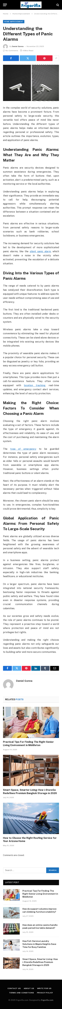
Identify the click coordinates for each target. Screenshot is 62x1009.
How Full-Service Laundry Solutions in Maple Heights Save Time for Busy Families (39, 944)
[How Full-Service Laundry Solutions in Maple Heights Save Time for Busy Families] (11, 945)
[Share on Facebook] (11, 58)
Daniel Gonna (17, 46)
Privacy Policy (45, 993)
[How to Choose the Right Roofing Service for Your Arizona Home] (31, 818)
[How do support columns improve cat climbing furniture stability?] (11, 912)
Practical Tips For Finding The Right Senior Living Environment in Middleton (40, 894)
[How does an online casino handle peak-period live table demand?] (11, 929)
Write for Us (44, 988)
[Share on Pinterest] (45, 58)
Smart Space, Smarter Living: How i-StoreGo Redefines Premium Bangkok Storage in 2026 (40, 962)
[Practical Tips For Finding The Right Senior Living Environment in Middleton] (31, 722)
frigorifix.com (47, 1000)
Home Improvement (13, 22)
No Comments (12, 51)
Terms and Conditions (21, 993)
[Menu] (5, 4)
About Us (29, 988)
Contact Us (14, 988)
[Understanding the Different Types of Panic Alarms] (31, 83)
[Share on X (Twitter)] (28, 58)
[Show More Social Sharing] (56, 58)
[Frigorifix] (30, 5)
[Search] (57, 4)
